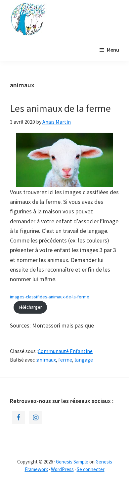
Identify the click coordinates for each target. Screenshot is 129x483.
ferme (65, 359)
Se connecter (91, 469)
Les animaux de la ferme (60, 108)
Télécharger (30, 307)
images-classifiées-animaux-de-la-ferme (49, 297)
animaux (46, 359)
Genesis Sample (72, 462)
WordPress (62, 469)
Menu (113, 49)
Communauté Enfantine (65, 351)
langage (83, 359)
